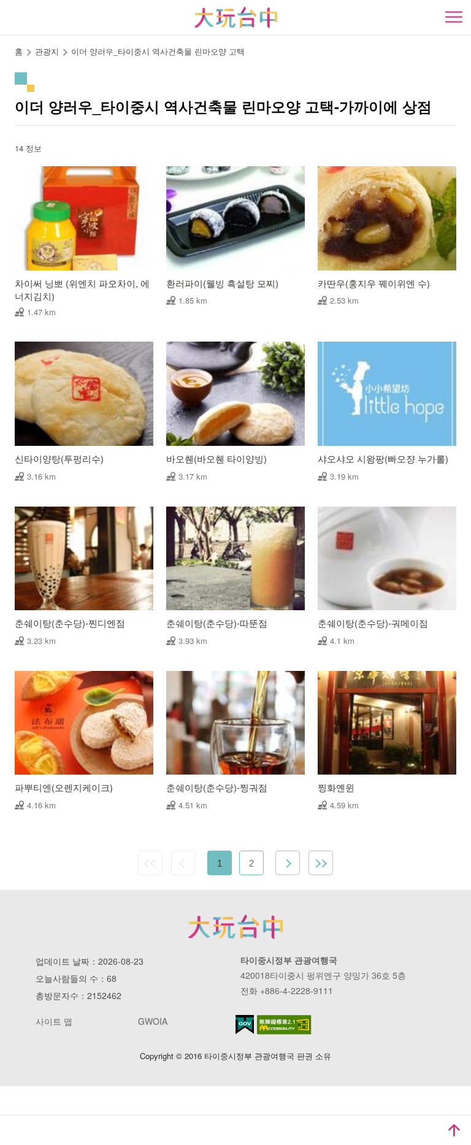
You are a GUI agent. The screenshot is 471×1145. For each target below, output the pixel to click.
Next (287, 863)
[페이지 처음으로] (454, 1130)
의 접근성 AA (284, 1025)
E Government (245, 1024)
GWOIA (152, 1021)
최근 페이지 (320, 863)
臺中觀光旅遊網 (235, 17)
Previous (183, 863)
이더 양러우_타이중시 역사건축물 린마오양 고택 (158, 51)
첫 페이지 (150, 863)
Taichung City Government (235, 926)
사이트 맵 (54, 1021)
